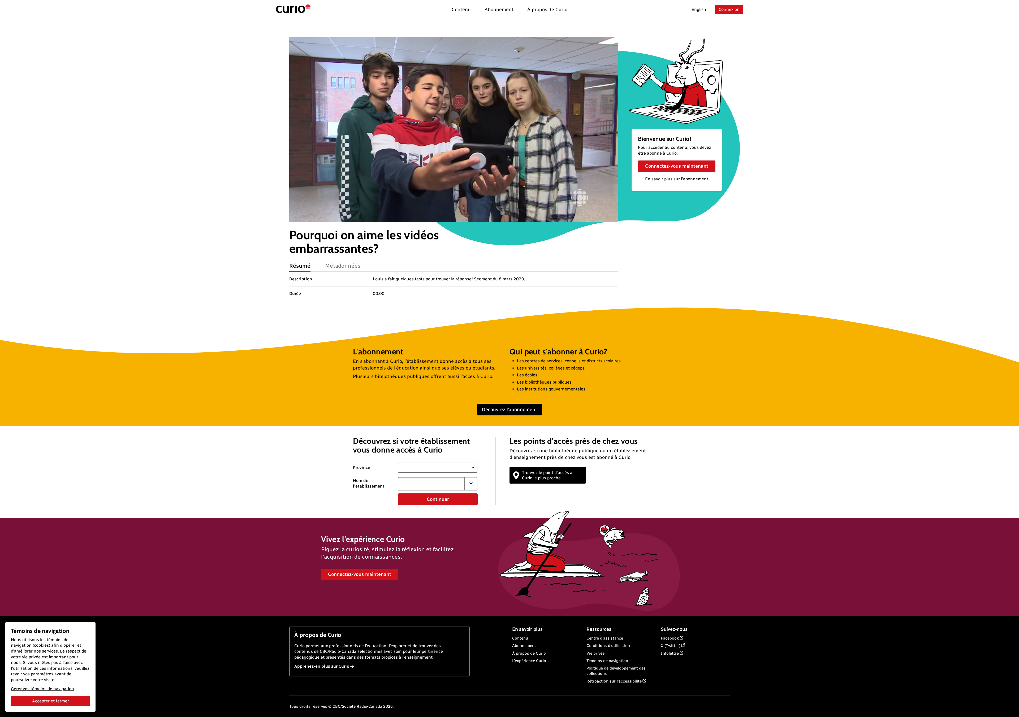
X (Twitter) (670, 645)
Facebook (670, 638)
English (699, 9)
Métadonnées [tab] (343, 265)
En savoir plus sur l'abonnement (676, 178)
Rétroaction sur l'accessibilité (614, 681)
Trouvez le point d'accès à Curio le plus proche (547, 475)
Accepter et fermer (50, 700)
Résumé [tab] (299, 265)
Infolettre (670, 653)
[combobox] (431, 483)
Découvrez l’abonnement (509, 409)
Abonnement (524, 645)
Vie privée (595, 653)
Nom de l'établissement (369, 483)
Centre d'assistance (604, 638)
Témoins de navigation (607, 660)
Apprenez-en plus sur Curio (321, 666)
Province (361, 467)
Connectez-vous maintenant (676, 166)
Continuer (438, 499)
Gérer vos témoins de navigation (42, 688)
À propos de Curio (529, 653)
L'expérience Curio (529, 660)
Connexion (729, 9)
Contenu (520, 638)
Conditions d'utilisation (608, 645)
